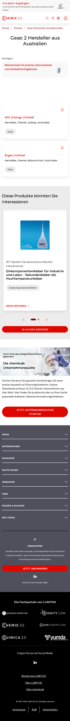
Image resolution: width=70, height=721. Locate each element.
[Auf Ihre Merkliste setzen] (62, 109)
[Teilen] (52, 18)
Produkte (8, 458)
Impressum (19, 709)
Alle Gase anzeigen (35, 329)
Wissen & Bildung (13, 505)
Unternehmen (11, 446)
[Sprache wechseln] (58, 18)
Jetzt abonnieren (35, 568)
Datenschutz (50, 709)
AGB (34, 709)
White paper (10, 470)
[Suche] (47, 18)
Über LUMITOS (33, 682)
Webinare (8, 482)
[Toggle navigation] (66, 18)
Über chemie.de (35, 689)
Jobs (5, 494)
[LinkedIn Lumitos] (35, 662)
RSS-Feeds (8, 517)
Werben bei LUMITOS (33, 676)
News (5, 434)
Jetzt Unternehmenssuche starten (35, 412)
